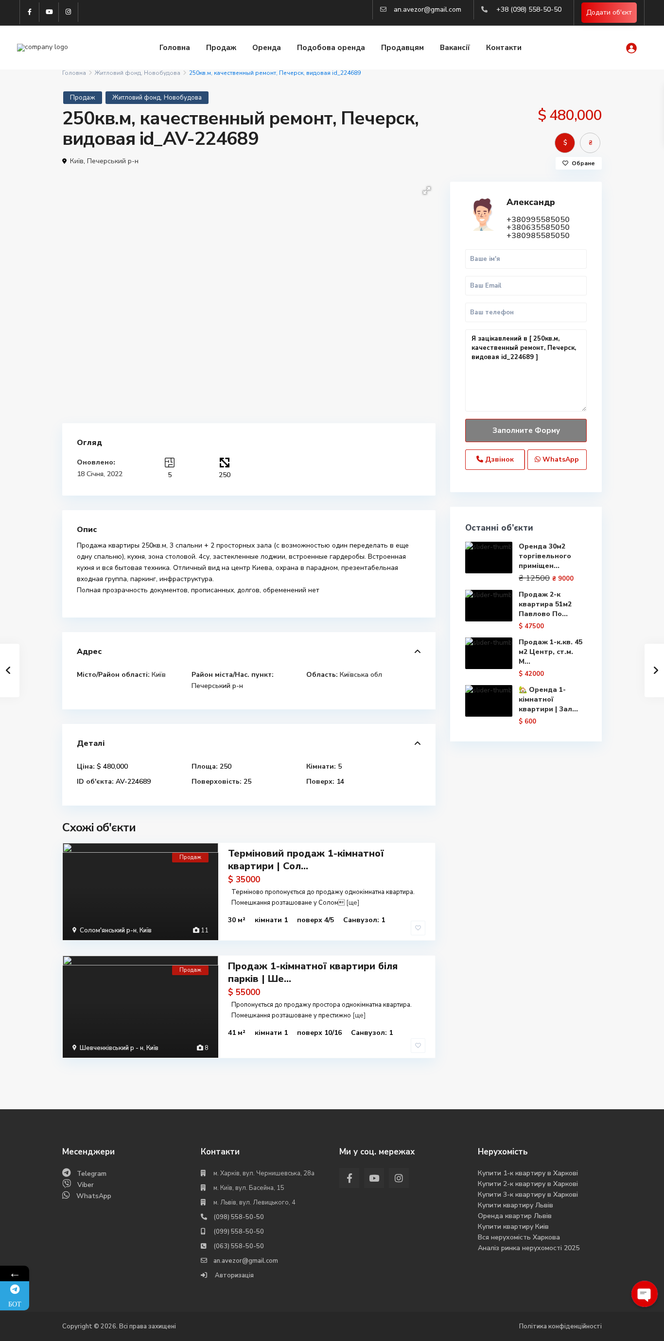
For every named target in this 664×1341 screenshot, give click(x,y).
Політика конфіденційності (560, 1326)
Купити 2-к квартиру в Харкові (528, 1183)
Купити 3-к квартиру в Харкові (528, 1194)
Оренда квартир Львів (515, 1216)
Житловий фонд (118, 73)
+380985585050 (538, 235)
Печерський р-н (113, 161)
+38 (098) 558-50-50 (528, 9)
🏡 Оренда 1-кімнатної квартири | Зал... (548, 699)
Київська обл (361, 674)
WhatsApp (560, 459)
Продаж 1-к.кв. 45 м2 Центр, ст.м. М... (550, 651)
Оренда (266, 47)
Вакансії (455, 47)
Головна (174, 47)
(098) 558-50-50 (238, 1217)
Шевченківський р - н (111, 1048)
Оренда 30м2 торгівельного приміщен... (545, 556)
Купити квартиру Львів (515, 1205)
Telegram (91, 1173)
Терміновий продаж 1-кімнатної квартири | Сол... (306, 860)
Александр (531, 202)
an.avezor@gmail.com (427, 9)
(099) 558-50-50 (238, 1231)
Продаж (221, 47)
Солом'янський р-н (108, 930)
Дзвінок (498, 459)
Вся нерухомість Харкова (519, 1237)
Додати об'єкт (609, 12)
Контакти (504, 47)
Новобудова (162, 73)
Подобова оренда (331, 47)
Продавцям (402, 47)
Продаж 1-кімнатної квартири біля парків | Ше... (313, 972)
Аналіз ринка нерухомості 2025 (528, 1248)
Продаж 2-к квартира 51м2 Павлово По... (545, 604)
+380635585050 (538, 227)
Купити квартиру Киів (513, 1226)
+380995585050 (538, 219)
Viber (85, 1184)
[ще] (352, 902)
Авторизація (233, 1275)
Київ (77, 161)
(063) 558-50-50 (238, 1246)
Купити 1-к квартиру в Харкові (528, 1173)
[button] (427, 190)
